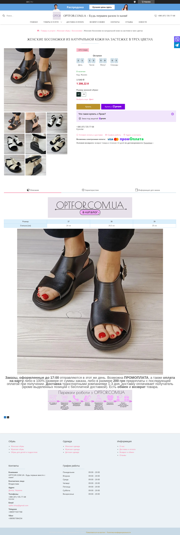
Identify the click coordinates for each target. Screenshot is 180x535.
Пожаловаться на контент (96, 532)
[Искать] (4, 16)
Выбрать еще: (85, 99)
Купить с (108, 107)
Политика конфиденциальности (119, 532)
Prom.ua (102, 530)
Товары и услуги (51, 22)
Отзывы (129, 22)
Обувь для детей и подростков (24, 452)
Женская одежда (72, 446)
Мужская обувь (17, 449)
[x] (8, 418)
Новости (143, 22)
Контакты (115, 22)
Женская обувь (63, 31)
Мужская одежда (72, 449)
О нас (122, 446)
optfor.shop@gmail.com (18, 505)
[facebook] (5, 418)
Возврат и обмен (97, 22)
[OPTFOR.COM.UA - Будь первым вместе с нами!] (57, 16)
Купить (88, 107)
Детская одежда (72, 452)
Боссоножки (77, 31)
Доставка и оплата (75, 22)
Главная (34, 22)
